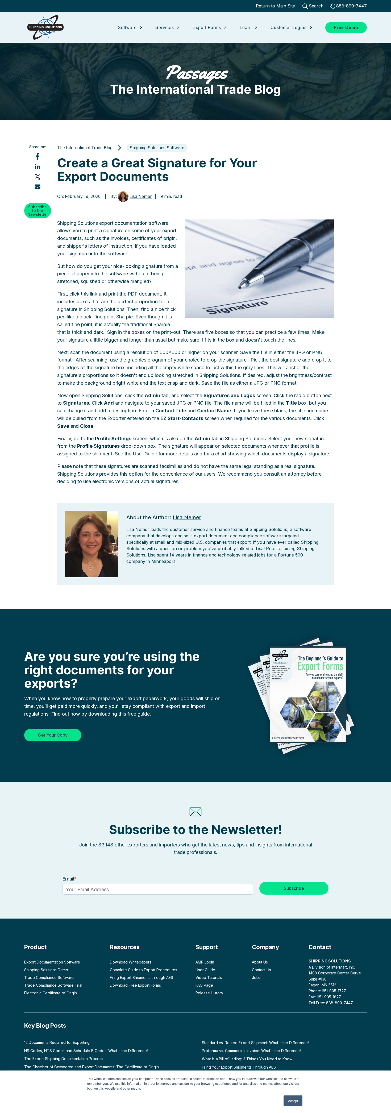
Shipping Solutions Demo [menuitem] (46, 969)
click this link (83, 294)
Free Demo (346, 27)
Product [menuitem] (35, 947)
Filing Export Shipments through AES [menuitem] (141, 977)
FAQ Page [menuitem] (204, 985)
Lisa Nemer (141, 196)
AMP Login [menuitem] (205, 962)
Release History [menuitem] (209, 993)
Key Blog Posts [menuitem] (45, 1025)
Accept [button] (293, 1100)
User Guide (145, 453)
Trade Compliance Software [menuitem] (49, 977)
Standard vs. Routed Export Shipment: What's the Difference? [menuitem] (256, 1042)
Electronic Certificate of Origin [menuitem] (50, 993)
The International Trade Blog (195, 79)
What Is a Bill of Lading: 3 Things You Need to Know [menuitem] (247, 1059)
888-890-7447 (351, 6)
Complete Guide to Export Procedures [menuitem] (143, 969)
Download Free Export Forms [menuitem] (135, 985)
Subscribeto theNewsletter (37, 211)
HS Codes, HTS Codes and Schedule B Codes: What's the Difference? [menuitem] (86, 1050)
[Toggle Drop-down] (140, 26)
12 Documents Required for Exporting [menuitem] (57, 1042)
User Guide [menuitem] (205, 969)
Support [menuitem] (207, 947)
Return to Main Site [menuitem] (275, 6)
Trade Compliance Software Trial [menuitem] (53, 985)
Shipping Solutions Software (157, 147)
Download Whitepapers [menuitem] (130, 962)
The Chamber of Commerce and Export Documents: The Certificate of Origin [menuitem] (91, 1067)
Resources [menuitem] (125, 947)
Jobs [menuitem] (256, 977)
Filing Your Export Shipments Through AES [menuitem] (239, 1067)
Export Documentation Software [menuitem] (52, 962)
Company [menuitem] (265, 947)
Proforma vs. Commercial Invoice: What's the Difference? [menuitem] (252, 1050)
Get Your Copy (53, 735)
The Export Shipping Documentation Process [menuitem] (63, 1058)
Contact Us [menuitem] (261, 969)
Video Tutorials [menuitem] (209, 977)
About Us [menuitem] (260, 962)
